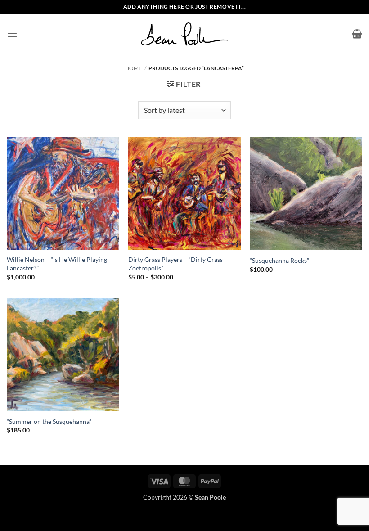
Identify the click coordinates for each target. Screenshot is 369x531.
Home (133, 68)
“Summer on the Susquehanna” (49, 421)
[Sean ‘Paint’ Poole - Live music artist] (185, 33)
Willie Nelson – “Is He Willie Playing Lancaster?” (57, 264)
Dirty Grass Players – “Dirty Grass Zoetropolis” (175, 264)
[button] (12, 33)
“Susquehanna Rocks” (279, 260)
